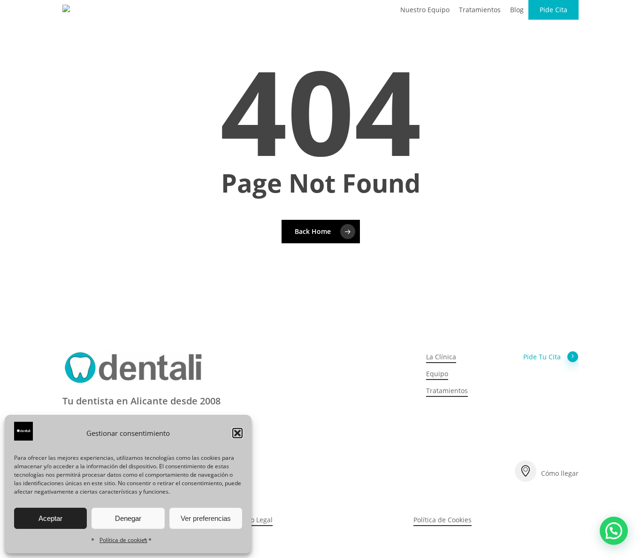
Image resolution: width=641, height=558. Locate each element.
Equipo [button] (437, 373)
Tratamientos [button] (447, 390)
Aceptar (50, 518)
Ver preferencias (206, 518)
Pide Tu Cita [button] (542, 356)
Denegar (128, 518)
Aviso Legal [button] (255, 519)
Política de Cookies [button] (442, 519)
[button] (237, 433)
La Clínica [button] (441, 356)
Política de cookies (123, 540)
